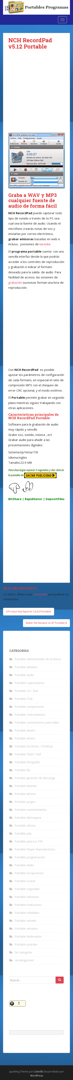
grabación (15, 282)
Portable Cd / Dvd (26, 691)
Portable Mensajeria (28, 817)
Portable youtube (26, 944)
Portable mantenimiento (31, 810)
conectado (40, 594)
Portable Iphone (25, 794)
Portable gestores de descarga (35, 778)
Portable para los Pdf (28, 841)
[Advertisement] (36, 94)
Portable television (27, 897)
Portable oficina (25, 825)
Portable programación (30, 857)
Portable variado (25, 921)
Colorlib (38, 1071)
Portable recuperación (29, 873)
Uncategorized (24, 960)
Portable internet (26, 786)
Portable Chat (24, 699)
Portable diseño (25, 730)
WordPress (36, 1075)
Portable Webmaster (28, 936)
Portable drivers (25, 738)
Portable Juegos (25, 802)
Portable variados (26, 928)
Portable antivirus (26, 667)
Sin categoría (23, 952)
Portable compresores (29, 707)
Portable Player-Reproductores (35, 849)
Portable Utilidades (27, 913)
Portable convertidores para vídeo (37, 722)
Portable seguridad (27, 889)
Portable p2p (23, 833)
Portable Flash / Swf (28, 754)
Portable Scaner (25, 881)
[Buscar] (60, 980)
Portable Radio (24, 865)
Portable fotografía (27, 762)
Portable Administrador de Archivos (38, 659)
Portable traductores (28, 905)
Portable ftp (22, 770)
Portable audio (24, 675)
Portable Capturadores (29, 683)
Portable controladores (30, 714)
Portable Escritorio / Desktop (34, 746)
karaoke (44, 244)
